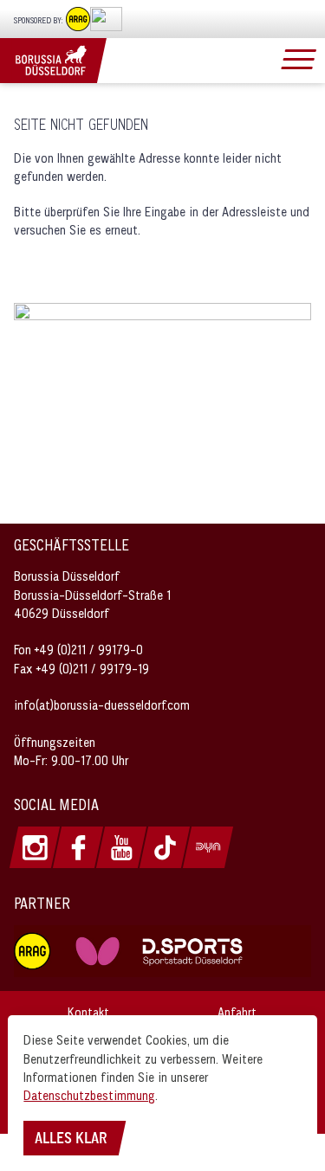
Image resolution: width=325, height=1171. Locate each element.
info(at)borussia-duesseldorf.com (102, 705)
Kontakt (88, 1012)
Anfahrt (237, 1012)
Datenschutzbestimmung (89, 1095)
